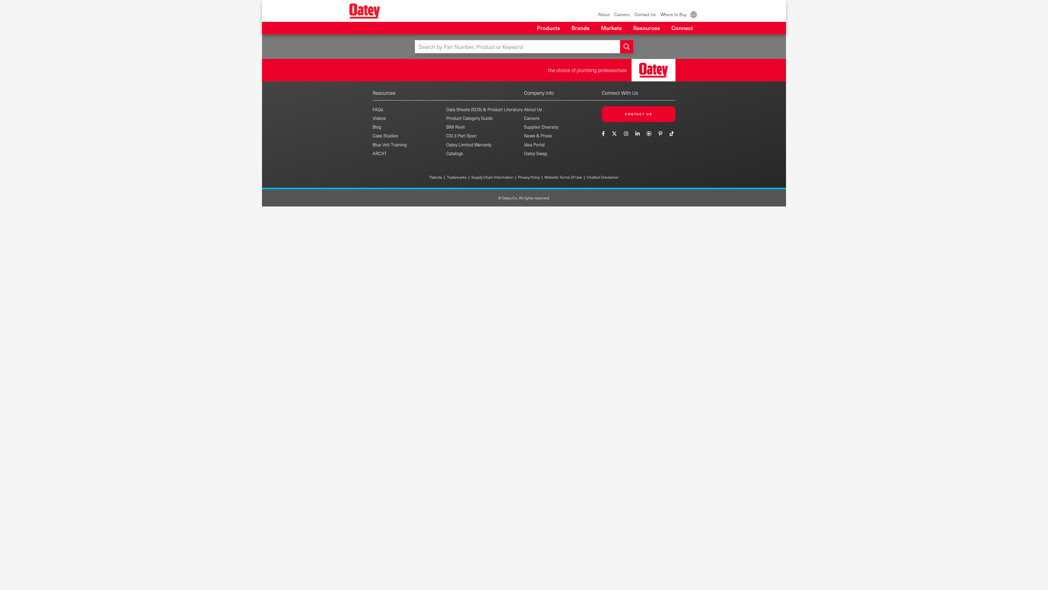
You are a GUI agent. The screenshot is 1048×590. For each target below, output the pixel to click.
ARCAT (380, 153)
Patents (436, 177)
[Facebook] (604, 133)
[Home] (364, 11)
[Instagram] (626, 133)
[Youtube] (649, 133)
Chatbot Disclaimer (603, 177)
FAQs (378, 109)
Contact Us (645, 14)
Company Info (539, 92)
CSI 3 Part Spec (461, 135)
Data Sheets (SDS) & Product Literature (484, 109)
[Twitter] (614, 133)
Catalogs (454, 153)
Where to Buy (673, 14)
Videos (379, 118)
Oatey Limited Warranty (468, 145)
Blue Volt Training (390, 145)
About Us (533, 109)
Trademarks (457, 177)
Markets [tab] (611, 28)
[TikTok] (671, 133)
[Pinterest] (660, 133)
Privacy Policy (529, 177)
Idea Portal (534, 145)
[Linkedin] (637, 133)
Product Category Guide (469, 118)
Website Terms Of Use (563, 177)
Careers (622, 14)
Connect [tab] (682, 28)
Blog (377, 127)
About (604, 14)
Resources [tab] (646, 28)
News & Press (538, 135)
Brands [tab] (580, 28)
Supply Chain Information (492, 177)
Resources (384, 92)
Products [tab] (548, 28)
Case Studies (385, 135)
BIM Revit (455, 127)
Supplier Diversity (541, 127)
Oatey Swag (535, 153)
